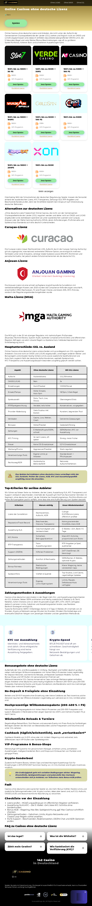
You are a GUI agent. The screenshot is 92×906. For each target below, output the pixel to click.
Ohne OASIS (68, 2)
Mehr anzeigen (46, 191)
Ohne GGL (80, 2)
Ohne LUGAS (55, 2)
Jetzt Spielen (18, 84)
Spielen (16, 23)
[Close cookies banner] (85, 892)
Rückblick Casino (18, 88)
